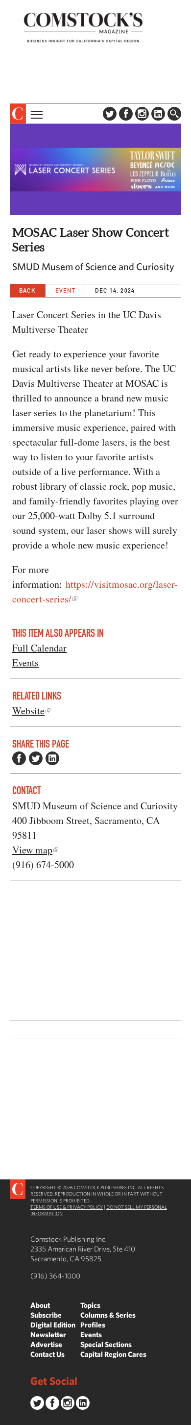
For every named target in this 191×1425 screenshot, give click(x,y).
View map (32, 849)
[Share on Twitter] (36, 758)
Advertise (46, 1344)
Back (27, 290)
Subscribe (46, 1315)
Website (28, 710)
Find (174, 114)
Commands (7, 1417)
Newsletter (48, 1334)
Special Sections (106, 1344)
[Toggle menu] (36, 114)
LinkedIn (158, 114)
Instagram (142, 114)
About (40, 1305)
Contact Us (47, 1354)
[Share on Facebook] (19, 758)
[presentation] (18, 114)
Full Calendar (39, 647)
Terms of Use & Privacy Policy (66, 1207)
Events (25, 662)
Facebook (126, 114)
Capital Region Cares (113, 1354)
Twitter (110, 114)
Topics (90, 1305)
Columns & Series (108, 1315)
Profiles (92, 1325)
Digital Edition (52, 1325)
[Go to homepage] (83, 27)
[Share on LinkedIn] (52, 758)
